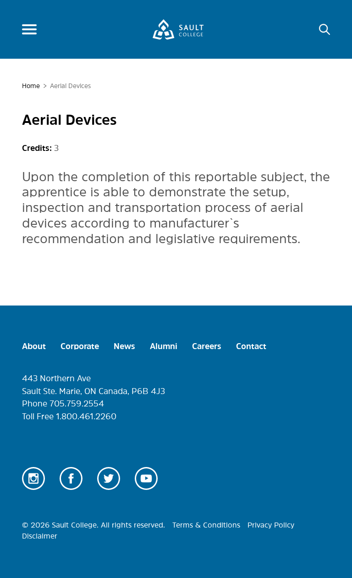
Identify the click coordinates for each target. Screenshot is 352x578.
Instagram (33, 478)
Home (31, 86)
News (124, 346)
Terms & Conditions (206, 524)
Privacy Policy (271, 524)
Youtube (146, 478)
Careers (206, 346)
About (34, 346)
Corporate (79, 346)
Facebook (71, 478)
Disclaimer (39, 535)
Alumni (163, 346)
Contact (251, 346)
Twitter (108, 478)
